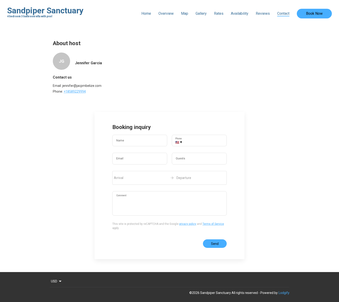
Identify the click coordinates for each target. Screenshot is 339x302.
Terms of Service (213, 224)
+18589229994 (75, 91)
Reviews (263, 13)
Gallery (201, 13)
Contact (283, 13)
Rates (218, 13)
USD (54, 281)
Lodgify (284, 293)
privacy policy (187, 224)
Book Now (314, 13)
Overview (166, 13)
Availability (239, 13)
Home (146, 13)
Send (215, 244)
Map (184, 13)
